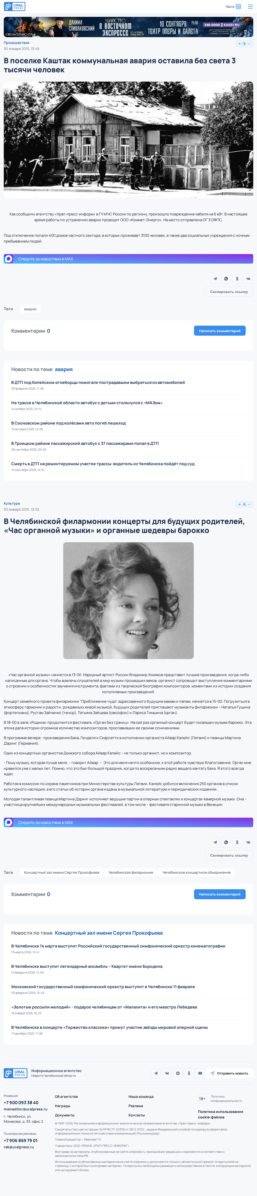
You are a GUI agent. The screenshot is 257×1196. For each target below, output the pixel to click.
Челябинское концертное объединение (196, 872)
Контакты (136, 1115)
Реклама (135, 1105)
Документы (65, 1115)
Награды (62, 1105)
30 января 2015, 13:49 (21, 48)
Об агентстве (66, 1096)
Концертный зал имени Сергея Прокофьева (61, 872)
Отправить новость (232, 1073)
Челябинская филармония (130, 872)
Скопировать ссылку (229, 292)
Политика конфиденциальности (226, 1098)
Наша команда (141, 1096)
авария (30, 309)
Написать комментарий (220, 330)
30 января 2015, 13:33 (21, 509)
